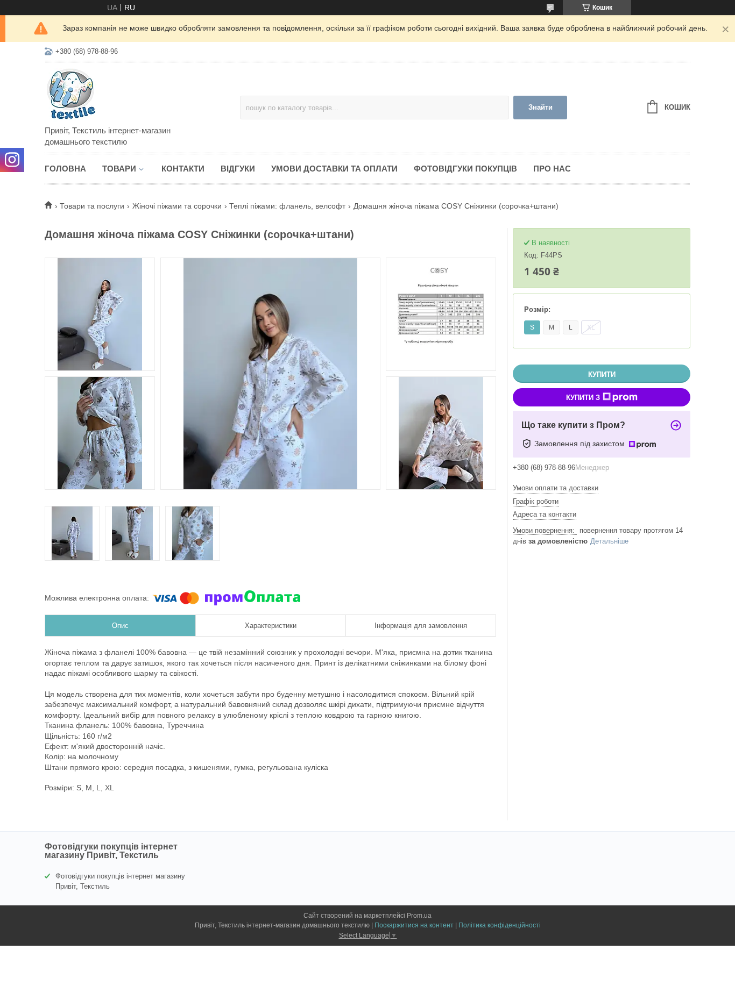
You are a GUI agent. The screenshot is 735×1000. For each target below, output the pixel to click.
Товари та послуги (92, 206)
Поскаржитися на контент (414, 925)
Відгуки (238, 169)
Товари (119, 169)
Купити (602, 374)
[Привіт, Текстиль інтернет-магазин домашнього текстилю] (139, 95)
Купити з (583, 398)
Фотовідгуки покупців (465, 169)
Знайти (540, 107)
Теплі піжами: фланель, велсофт (287, 206)
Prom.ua (419, 915)
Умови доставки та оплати (334, 169)
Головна (65, 169)
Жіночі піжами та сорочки (177, 206)
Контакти (182, 169)
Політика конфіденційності (499, 925)
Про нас (552, 169)
